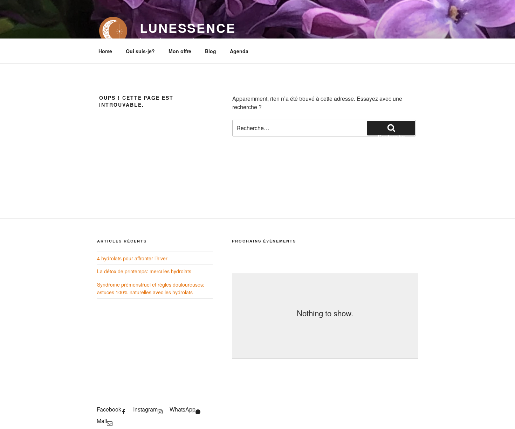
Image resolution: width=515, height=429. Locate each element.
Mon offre (180, 51)
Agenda (239, 51)
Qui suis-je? (140, 51)
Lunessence (188, 28)
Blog (210, 51)
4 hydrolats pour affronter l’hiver (132, 258)
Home (105, 51)
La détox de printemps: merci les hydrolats (144, 271)
